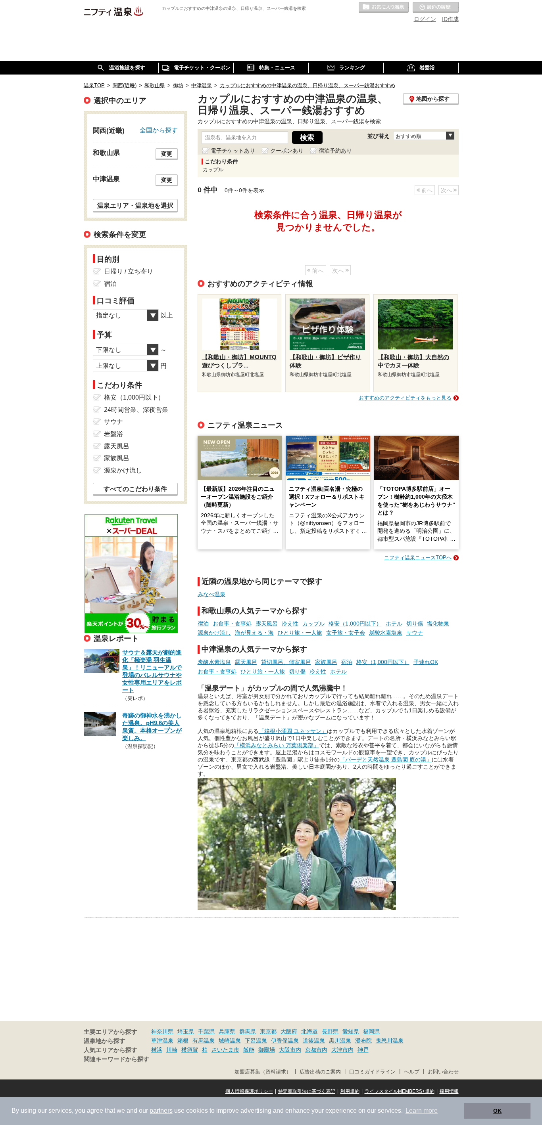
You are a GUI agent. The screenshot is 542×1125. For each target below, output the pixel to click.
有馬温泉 (203, 1040)
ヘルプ (411, 1072)
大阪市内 (290, 1050)
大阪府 (289, 1031)
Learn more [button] (422, 1110)
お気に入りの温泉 (384, 7)
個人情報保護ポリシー (249, 1091)
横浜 (156, 1050)
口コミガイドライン (372, 1072)
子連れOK (425, 662)
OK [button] (497, 1111)
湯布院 (363, 1040)
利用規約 (349, 1091)
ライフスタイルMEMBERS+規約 (399, 1091)
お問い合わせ (443, 1072)
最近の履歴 (436, 7)
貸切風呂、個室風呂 (286, 662)
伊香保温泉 (285, 1040)
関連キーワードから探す (116, 1059)
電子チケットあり (233, 150)
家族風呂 (326, 662)
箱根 (182, 1040)
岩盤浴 (113, 433)
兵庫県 (227, 1031)
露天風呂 (267, 623)
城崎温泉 (230, 1040)
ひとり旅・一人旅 (300, 632)
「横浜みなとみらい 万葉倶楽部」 (276, 745)
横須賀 (189, 1050)
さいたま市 (225, 1050)
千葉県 (206, 1031)
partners (161, 1110)
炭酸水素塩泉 (385, 632)
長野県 (330, 1031)
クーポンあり (287, 150)
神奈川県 (162, 1031)
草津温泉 (162, 1040)
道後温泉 (314, 1040)
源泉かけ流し (214, 632)
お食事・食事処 (232, 623)
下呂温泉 (256, 1040)
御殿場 (266, 1050)
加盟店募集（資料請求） (262, 1072)
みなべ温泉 (211, 594)
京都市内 (316, 1050)
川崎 (171, 1050)
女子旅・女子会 (345, 632)
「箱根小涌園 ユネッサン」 (293, 731)
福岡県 (371, 1031)
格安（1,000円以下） (355, 623)
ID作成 (450, 19)
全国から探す (159, 130)
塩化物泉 (438, 623)
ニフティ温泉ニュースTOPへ (418, 558)
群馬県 (247, 1031)
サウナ (414, 632)
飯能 (248, 1050)
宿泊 (203, 623)
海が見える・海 (254, 632)
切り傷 (414, 623)
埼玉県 (185, 1031)
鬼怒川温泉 (390, 1040)
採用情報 (449, 1091)
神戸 (363, 1050)
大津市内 (342, 1050)
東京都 (268, 1031)
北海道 (309, 1031)
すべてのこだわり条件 (135, 489)
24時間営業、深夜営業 (136, 409)
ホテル (394, 623)
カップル (313, 623)
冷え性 (290, 623)
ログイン (425, 19)
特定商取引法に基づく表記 (306, 1091)
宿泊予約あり (335, 150)
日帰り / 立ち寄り (128, 271)
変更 (166, 154)
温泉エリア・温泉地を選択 (135, 205)
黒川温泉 (340, 1040)
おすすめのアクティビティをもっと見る (405, 398)
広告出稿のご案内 (320, 1072)
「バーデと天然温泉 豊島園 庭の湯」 (386, 759)
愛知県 (350, 1031)
